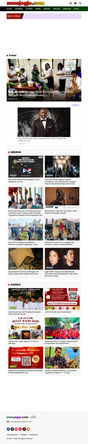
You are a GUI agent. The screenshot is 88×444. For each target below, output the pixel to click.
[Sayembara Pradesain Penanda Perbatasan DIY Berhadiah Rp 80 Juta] (25, 358)
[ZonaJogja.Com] (25, 3)
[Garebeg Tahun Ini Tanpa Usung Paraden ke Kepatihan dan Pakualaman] (62, 328)
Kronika (12, 89)
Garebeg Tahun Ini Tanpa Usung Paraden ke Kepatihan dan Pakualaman (61, 342)
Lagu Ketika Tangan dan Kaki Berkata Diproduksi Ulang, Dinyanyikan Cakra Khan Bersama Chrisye (61, 274)
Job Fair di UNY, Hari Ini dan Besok (58, 312)
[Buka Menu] (75, 3)
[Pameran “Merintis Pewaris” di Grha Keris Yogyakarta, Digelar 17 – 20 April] (62, 358)
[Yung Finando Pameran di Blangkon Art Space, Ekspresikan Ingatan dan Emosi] (25, 259)
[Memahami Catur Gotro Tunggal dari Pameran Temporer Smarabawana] (62, 229)
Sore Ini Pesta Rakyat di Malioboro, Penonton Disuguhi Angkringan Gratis (23, 243)
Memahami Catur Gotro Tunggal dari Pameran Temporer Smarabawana (59, 243)
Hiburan (13, 175)
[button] (70, 3)
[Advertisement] (47, 36)
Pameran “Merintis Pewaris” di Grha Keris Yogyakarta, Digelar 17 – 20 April (61, 372)
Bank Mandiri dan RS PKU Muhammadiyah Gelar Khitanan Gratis (24, 313)
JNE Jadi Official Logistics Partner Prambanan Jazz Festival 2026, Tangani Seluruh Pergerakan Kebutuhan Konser (60, 182)
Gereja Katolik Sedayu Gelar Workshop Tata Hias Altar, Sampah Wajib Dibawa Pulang (41, 93)
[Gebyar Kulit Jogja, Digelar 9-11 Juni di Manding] (25, 328)
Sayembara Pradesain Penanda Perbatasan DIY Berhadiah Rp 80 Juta (25, 372)
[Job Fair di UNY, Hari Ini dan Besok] (62, 299)
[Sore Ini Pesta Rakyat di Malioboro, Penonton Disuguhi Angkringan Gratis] (25, 229)
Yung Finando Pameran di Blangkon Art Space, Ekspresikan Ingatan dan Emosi (23, 273)
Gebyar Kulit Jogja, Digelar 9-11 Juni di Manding (23, 342)
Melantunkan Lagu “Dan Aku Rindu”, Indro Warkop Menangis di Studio (61, 212)
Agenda (13, 308)
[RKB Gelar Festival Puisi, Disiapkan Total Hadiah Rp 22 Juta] (25, 167)
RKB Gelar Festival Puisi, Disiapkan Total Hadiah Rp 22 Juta (23, 181)
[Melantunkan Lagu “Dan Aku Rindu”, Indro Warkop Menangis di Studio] (62, 198)
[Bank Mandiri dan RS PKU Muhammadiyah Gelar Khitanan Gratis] (25, 299)
